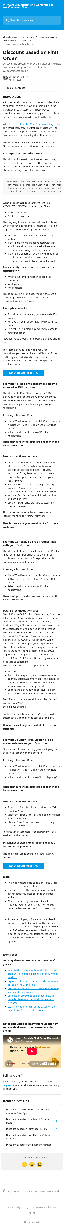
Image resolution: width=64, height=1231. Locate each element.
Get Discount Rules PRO (23, 372)
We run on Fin (34, 1222)
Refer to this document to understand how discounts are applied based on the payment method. (33, 973)
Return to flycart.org (18, 1207)
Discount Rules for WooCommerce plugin (32, 124)
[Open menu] (58, 6)
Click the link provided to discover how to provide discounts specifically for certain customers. (31, 999)
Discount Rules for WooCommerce (37, 37)
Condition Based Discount (16, 40)
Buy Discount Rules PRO (44, 1207)
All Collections (10, 37)
